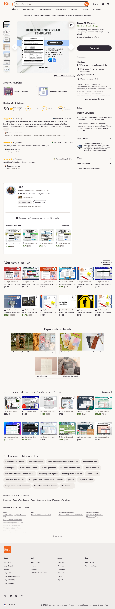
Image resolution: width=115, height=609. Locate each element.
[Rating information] (18, 194)
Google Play (28, 591)
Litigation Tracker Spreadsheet (18, 487)
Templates (87, 15)
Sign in (95, 4)
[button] (40, 202)
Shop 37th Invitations (11, 525)
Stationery (61, 15)
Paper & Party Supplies (42, 15)
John (20, 186)
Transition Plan (93, 474)
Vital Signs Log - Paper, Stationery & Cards (12, 529)
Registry (85, 9)
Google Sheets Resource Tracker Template (47, 481)
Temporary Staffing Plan (49, 474)
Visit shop (65, 225)
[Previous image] (15, 47)
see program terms (99, 150)
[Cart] (108, 4)
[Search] (86, 4)
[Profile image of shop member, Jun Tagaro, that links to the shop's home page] (21, 197)
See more (106, 262)
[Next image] (71, 47)
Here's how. (99, 119)
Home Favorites (45, 9)
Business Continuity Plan (71, 468)
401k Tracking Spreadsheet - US (14, 516)
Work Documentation (29, 468)
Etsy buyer (59, 118)
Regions (108, 605)
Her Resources (68, 487)
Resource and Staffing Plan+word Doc (64, 462)
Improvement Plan (91, 462)
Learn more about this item (94, 99)
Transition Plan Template (16, 481)
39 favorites (25, 495)
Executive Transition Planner (46, 487)
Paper (54, 15)
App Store (11, 591)
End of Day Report (37, 462)
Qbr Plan (71, 481)
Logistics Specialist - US (13, 522)
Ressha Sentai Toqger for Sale (71, 515)
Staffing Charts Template (73, 474)
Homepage (28, 15)
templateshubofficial (84, 37)
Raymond (59, 159)
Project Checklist (87, 481)
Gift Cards (97, 9)
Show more (106, 392)
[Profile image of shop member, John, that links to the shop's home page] (19, 197)
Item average (17, 108)
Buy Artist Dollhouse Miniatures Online (94, 516)
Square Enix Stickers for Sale (15, 533)
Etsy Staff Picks (28, 9)
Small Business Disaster (15, 462)
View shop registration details (89, 168)
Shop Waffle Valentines (12, 520)
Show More (57, 536)
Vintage (74, 9)
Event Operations (50, 468)
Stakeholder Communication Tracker (20, 474)
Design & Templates (74, 15)
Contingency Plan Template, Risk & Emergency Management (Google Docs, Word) (93, 32)
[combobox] (49, 4)
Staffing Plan (11, 468)
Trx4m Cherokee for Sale (41, 515)
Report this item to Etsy (65, 76)
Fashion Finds (61, 9)
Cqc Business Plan (93, 468)
